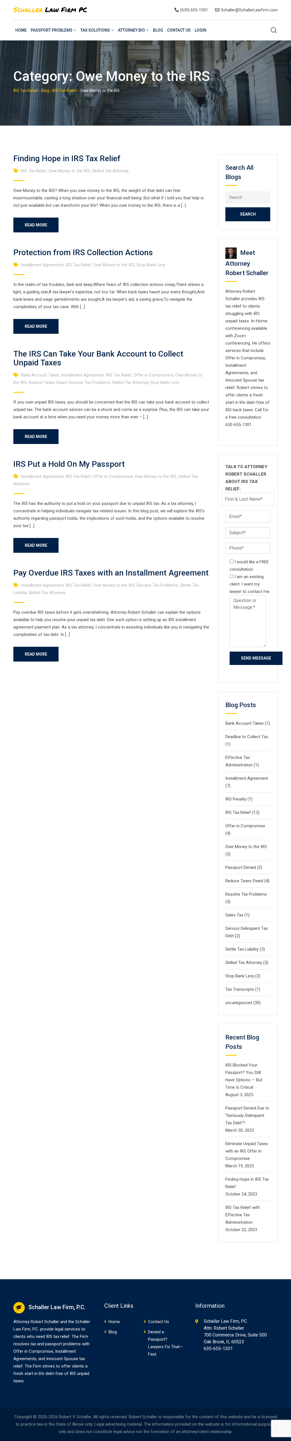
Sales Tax (234, 915)
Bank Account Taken (40, 375)
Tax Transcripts (239, 989)
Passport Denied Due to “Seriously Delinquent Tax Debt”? (247, 1115)
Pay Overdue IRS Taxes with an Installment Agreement (111, 573)
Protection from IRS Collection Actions (83, 252)
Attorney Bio (131, 30)
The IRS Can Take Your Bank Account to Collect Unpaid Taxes (98, 358)
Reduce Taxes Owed (47, 382)
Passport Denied (240, 867)
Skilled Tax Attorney (110, 170)
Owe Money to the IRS (69, 170)
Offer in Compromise (153, 375)
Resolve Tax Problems (89, 382)
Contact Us (179, 30)
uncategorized (238, 1002)
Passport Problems (51, 30)
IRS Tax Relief (34, 170)
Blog (158, 30)
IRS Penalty (235, 799)
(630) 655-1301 (194, 10)
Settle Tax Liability (242, 949)
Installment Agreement (42, 264)
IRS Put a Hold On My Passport (69, 464)
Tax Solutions (95, 30)
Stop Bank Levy (151, 264)
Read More (36, 225)
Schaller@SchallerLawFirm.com (249, 10)
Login (200, 30)
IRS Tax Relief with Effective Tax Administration (242, 1215)
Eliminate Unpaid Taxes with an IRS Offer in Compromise (246, 1151)
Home (21, 30)
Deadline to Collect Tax (246, 736)
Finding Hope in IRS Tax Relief (66, 158)
